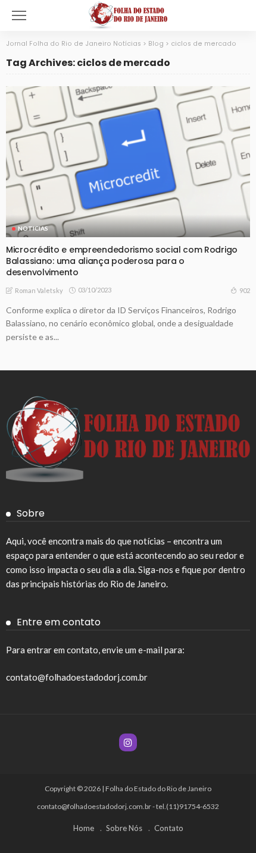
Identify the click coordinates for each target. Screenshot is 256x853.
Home (83, 828)
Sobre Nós (124, 828)
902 (244, 290)
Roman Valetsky (39, 290)
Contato (168, 828)
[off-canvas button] (19, 15)
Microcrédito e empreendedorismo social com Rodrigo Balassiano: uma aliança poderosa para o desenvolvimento (122, 261)
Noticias (33, 228)
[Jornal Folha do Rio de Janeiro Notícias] (128, 14)
